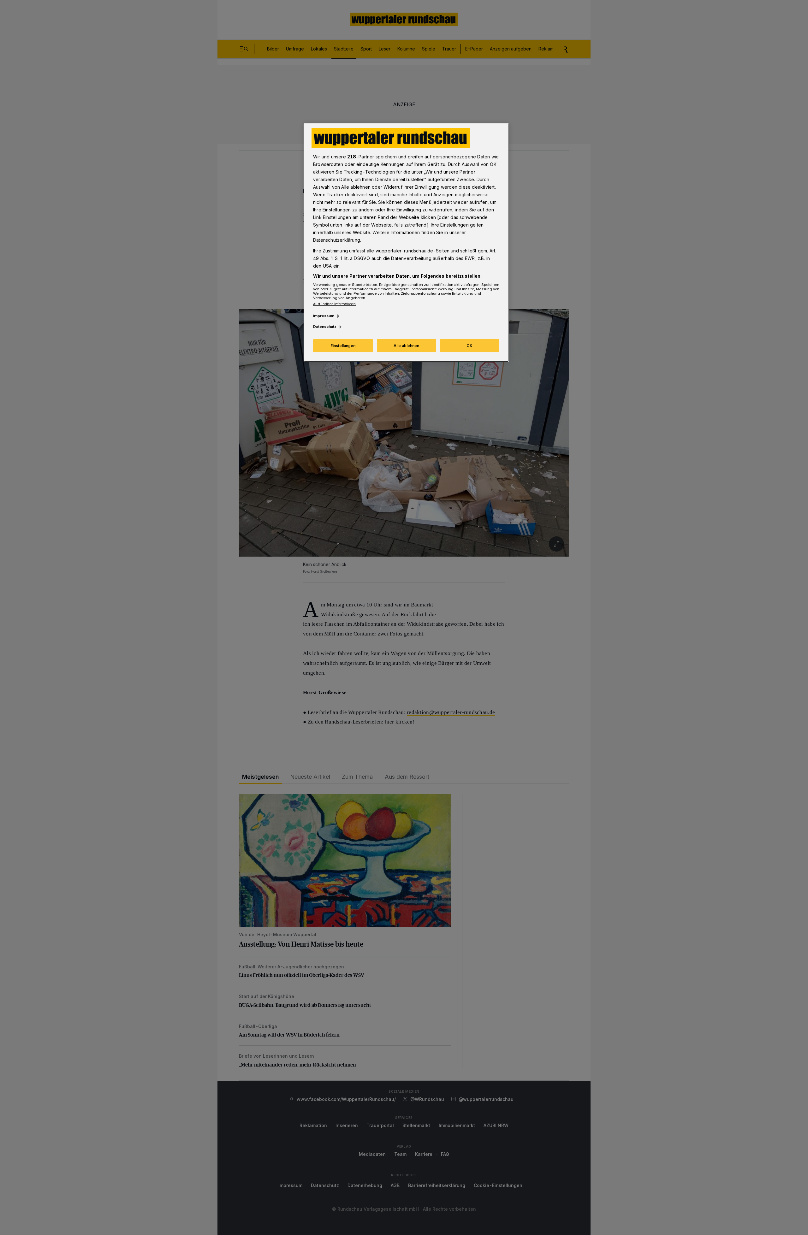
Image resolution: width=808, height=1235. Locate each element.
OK (469, 345)
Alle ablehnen (406, 345)
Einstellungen (342, 345)
